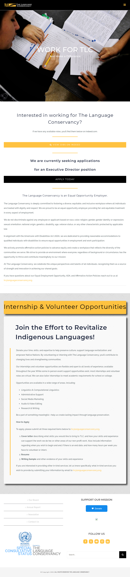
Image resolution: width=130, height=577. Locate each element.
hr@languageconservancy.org (18, 280)
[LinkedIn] (108, 541)
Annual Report (33, 507)
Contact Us (33, 522)
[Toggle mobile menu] (125, 4)
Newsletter (33, 514)
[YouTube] (96, 541)
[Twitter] (91, 541)
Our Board (34, 500)
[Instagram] (102, 541)
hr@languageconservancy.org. (87, 470)
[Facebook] (85, 541)
